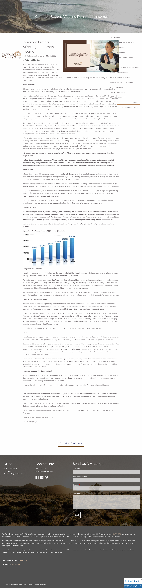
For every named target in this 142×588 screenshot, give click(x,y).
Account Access (116, 87)
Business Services (117, 47)
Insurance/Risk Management (122, 42)
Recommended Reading (120, 77)
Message (84, 493)
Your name (85, 468)
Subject (84, 485)
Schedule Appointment (128, 107)
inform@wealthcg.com (44, 471)
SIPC (119, 534)
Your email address (88, 477)
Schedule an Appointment (71, 443)
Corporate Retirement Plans (121, 57)
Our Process (115, 37)
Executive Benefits (117, 52)
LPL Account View (117, 92)
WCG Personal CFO (118, 97)
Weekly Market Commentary (122, 82)
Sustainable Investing (130, 67)
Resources (114, 62)
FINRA (114, 534)
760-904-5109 (41, 468)
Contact (135, 102)
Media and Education (119, 72)
